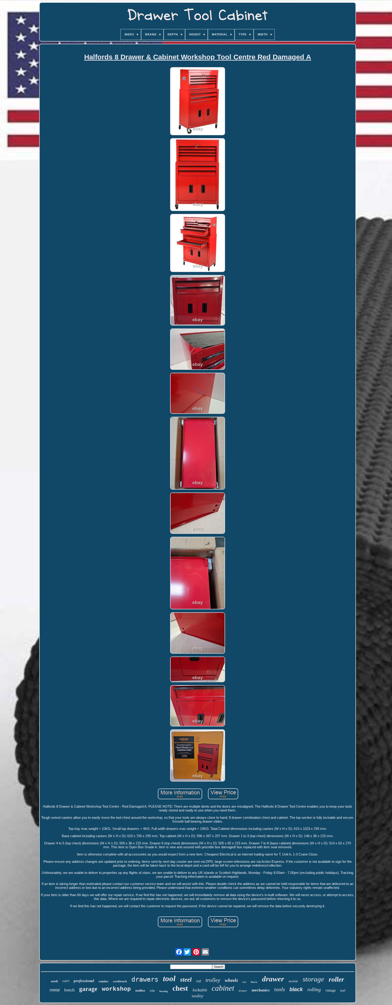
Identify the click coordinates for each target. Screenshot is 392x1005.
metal (55, 990)
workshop (116, 989)
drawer (273, 979)
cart (66, 981)
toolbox (140, 990)
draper (243, 990)
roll (198, 981)
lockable (200, 990)
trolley (213, 980)
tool (169, 978)
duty (244, 982)
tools (279, 989)
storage (313, 979)
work (54, 981)
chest (180, 988)
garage (88, 988)
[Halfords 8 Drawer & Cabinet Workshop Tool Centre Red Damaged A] (198, 101)
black (296, 989)
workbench (120, 981)
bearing (163, 991)
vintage (330, 990)
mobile (293, 981)
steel (186, 979)
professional (84, 981)
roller (336, 979)
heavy (254, 981)
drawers (144, 979)
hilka (152, 990)
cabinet (223, 988)
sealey (197, 995)
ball (342, 990)
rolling (314, 989)
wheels (231, 980)
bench (69, 990)
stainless (103, 981)
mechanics (261, 990)
